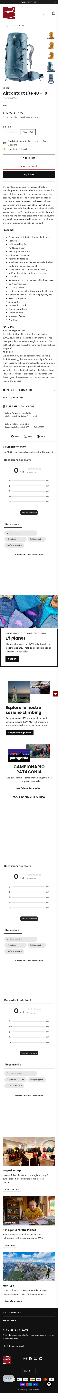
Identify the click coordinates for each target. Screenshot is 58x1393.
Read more (10, 1245)
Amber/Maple (11, 132)
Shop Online (12, 1312)
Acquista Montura (13, 1301)
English (27, 1370)
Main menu (10, 1320)
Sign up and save (16, 1330)
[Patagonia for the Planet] (29, 1210)
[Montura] (29, 1266)
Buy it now (29, 174)
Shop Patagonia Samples (27, 788)
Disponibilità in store (21, 406)
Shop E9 (12, 658)
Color (7, 127)
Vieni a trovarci (12, 1189)
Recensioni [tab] (13, 524)
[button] (29, 481)
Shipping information (17, 390)
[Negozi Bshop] (29, 1151)
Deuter (7, 88)
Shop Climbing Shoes (19, 732)
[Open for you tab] (49, 1384)
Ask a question (13, 398)
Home (5, 26)
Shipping (18, 117)
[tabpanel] (29, 557)
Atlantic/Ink (28, 132)
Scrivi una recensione (29, 512)
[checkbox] (14, 545)
